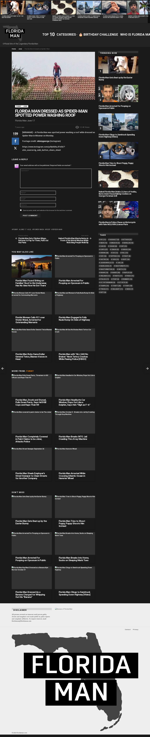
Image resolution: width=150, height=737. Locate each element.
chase (113, 246)
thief (128, 286)
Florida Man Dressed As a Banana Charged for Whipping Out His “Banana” (30, 594)
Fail (125, 253)
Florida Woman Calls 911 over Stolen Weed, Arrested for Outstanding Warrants (30, 320)
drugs (127, 249)
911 (103, 239)
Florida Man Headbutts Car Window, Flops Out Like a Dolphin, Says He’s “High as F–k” (74, 402)
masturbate (121, 266)
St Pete (123, 282)
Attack (127, 239)
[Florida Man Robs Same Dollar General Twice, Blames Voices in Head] (32, 340)
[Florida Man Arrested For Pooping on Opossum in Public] (75, 266)
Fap (103, 256)
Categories (66, 34)
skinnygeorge (43, 141)
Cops (104, 249)
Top (48, 34)
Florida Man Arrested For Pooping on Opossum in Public (74, 281)
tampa (105, 286)
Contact (128, 629)
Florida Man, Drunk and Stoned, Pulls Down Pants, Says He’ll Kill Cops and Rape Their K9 (30, 402)
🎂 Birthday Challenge (98, 34)
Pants (118, 276)
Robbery (127, 279)
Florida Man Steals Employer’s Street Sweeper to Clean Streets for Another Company (31, 476)
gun (116, 259)
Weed (130, 289)
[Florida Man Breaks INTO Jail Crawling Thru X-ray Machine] (75, 422)
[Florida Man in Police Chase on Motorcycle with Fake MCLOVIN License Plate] (118, 209)
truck (104, 289)
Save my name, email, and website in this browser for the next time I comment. (47, 210)
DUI (115, 253)
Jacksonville (107, 262)
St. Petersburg (108, 282)
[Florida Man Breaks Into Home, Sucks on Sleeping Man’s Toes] (114, 8)
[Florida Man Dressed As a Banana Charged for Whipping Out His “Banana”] (32, 577)
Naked (116, 272)
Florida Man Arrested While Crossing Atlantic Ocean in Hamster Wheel (72, 476)
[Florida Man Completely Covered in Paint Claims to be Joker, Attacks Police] (32, 422)
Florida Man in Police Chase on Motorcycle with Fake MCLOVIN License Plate (117, 223)
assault (114, 239)
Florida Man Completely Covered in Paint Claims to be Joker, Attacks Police (31, 439)
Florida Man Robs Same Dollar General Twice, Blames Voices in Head (31, 356)
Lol (30, 229)
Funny (15, 229)
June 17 (23, 229)
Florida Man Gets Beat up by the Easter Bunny (31, 522)
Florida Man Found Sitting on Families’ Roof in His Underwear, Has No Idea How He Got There (31, 283)
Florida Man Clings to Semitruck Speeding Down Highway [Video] (89, 16)
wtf (103, 292)
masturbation (107, 269)
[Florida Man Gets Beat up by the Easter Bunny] (13, 8)
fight (127, 256)
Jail (120, 262)
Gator (104, 259)
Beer (104, 243)
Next (149, 11)
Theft (117, 286)
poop (116, 279)
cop (124, 246)
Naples (128, 272)
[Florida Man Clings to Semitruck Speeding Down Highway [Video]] (89, 8)
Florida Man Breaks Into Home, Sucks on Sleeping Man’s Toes (113, 16)
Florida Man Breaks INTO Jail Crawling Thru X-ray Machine (73, 437)
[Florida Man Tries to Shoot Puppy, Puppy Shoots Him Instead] (38, 8)
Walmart (117, 289)
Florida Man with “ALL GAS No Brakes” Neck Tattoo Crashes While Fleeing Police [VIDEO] (73, 356)
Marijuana (106, 266)
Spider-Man (57, 229)
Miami (104, 272)
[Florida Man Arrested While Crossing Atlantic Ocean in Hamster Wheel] (75, 459)
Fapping (115, 256)
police (105, 279)
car (103, 246)
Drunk (104, 253)
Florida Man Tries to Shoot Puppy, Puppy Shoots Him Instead (36, 17)
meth (122, 269)
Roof (48, 229)
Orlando (105, 276)
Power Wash (38, 229)
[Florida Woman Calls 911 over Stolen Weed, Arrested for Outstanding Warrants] (32, 303)
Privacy (135, 629)
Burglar (128, 243)
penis (130, 276)
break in (115, 243)
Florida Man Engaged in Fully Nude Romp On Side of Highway (74, 318)
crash (115, 249)
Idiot (126, 259)
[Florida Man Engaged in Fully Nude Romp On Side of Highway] (75, 303)
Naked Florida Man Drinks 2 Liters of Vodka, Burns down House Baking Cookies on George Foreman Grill (63, 18)
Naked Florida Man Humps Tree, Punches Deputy (138, 16)
